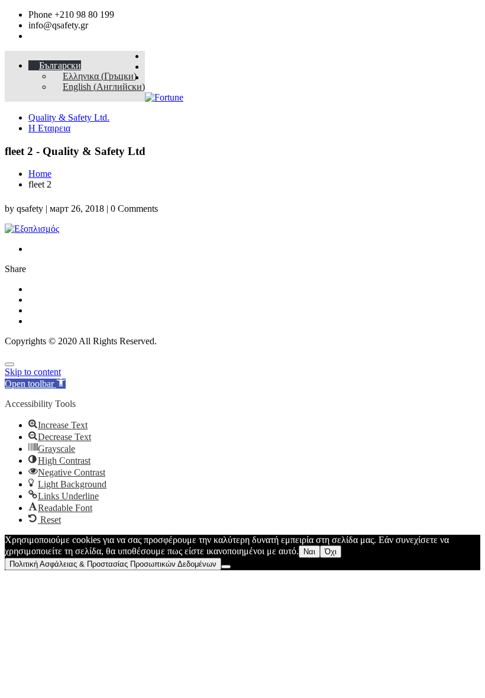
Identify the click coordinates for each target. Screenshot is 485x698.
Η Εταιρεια (49, 128)
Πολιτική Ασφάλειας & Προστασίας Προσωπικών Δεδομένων (112, 564)
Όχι (331, 551)
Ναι (309, 551)
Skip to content (33, 372)
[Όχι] (226, 566)
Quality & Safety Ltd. (68, 117)
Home (39, 174)
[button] (35, 384)
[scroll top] (9, 364)
